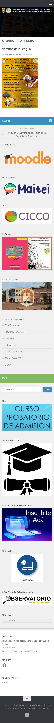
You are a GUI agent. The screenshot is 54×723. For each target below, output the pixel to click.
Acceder (5, 682)
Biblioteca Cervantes (14, 351)
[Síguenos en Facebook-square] (50, 120)
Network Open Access (14, 332)
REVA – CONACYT (13, 358)
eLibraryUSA (10, 345)
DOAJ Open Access (13, 325)
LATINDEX (9, 338)
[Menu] (50, 3)
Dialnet (8, 365)
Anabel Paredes (13, 54)
